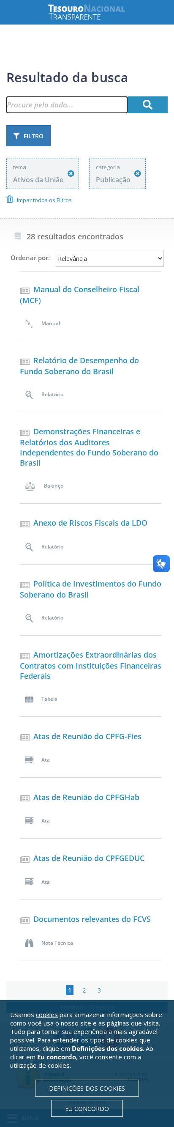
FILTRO (34, 136)
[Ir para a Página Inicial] (93, 12)
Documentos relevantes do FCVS (92, 919)
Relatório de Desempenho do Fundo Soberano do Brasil (79, 365)
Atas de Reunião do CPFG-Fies (87, 736)
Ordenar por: (30, 257)
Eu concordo (87, 1109)
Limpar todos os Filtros (42, 200)
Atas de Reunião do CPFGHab (86, 797)
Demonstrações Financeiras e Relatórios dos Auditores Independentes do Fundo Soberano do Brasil (89, 447)
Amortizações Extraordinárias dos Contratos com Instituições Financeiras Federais (90, 665)
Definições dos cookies (87, 1088)
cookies (47, 1014)
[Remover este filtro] (71, 174)
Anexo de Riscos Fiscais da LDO (90, 523)
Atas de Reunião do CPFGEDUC (88, 858)
